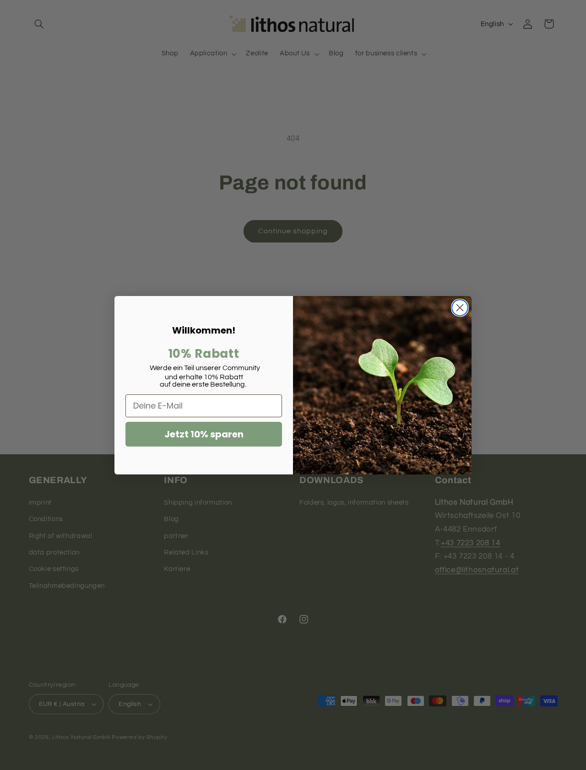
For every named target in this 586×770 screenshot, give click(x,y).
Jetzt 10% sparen (204, 434)
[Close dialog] (460, 308)
